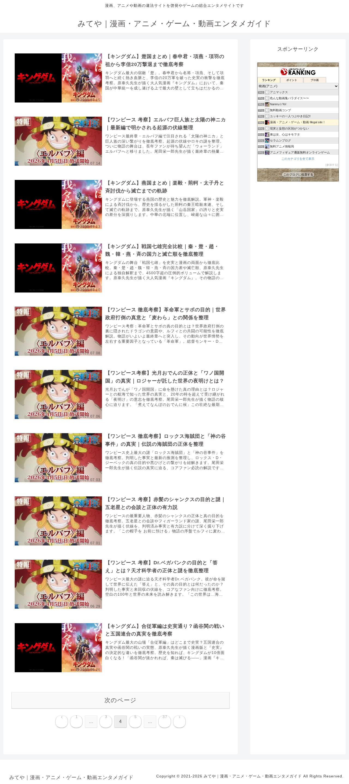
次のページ (120, 700)
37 (165, 717)
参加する (331, 164)
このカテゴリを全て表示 (297, 158)
